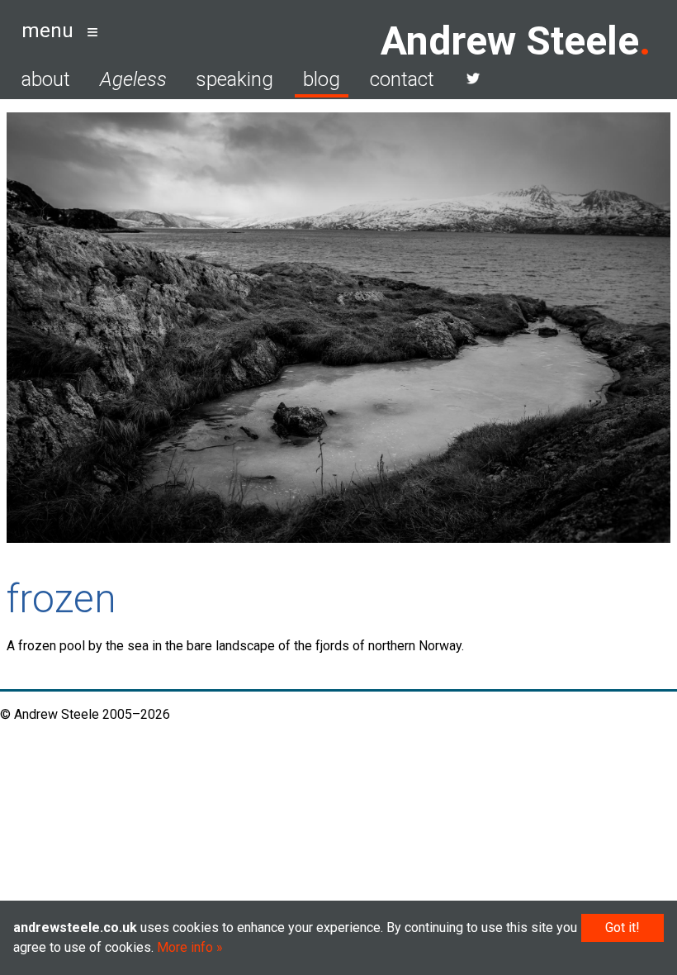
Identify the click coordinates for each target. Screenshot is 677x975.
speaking (234, 79)
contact (402, 79)
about (45, 79)
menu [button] (47, 30)
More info (185, 947)
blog (321, 79)
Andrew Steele (510, 40)
